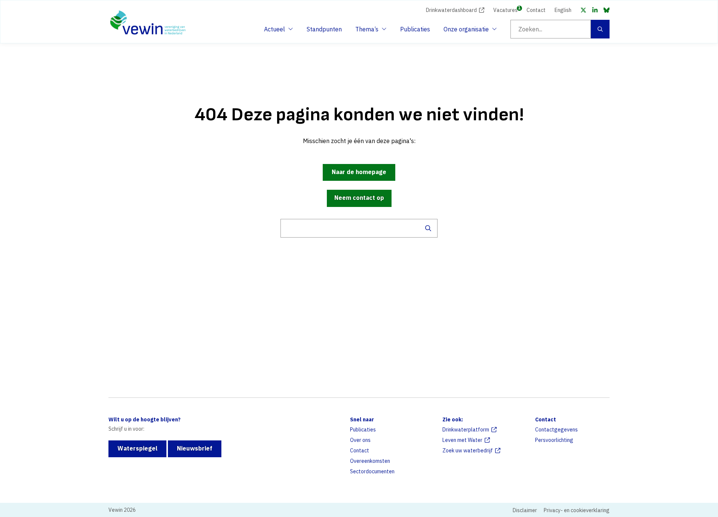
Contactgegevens (556, 429)
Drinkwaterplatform (465, 429)
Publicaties (415, 29)
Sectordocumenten (372, 471)
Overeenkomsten (370, 461)
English (563, 10)
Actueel (277, 31)
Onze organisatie (466, 31)
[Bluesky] (607, 10)
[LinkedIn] (595, 10)
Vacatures (505, 9)
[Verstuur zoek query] (428, 228)
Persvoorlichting (554, 440)
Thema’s (368, 31)
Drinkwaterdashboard (451, 10)
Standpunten (324, 29)
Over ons (360, 440)
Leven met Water (462, 440)
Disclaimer (525, 510)
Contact (536, 10)
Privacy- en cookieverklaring (577, 510)
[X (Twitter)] (583, 10)
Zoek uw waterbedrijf (467, 450)
